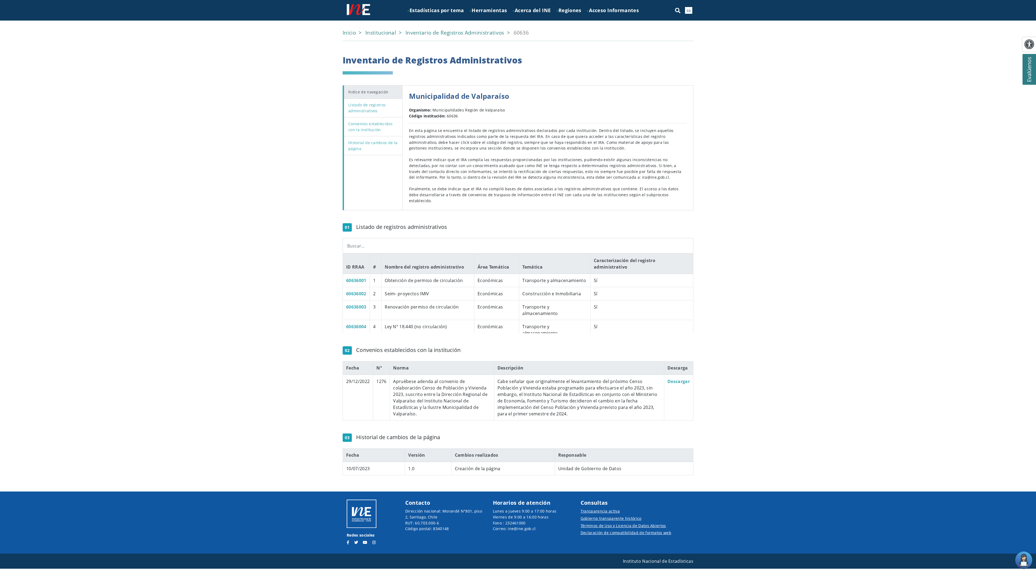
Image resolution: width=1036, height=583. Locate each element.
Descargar (678, 381)
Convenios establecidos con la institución (370, 126)
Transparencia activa (600, 511)
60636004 (356, 327)
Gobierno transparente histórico (611, 518)
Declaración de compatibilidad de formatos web (626, 532)
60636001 (356, 280)
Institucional (381, 32)
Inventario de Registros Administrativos (455, 32)
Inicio (350, 32)
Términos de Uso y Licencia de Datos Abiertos (623, 525)
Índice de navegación (368, 91)
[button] (678, 10)
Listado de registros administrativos (367, 107)
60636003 (356, 307)
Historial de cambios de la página (372, 145)
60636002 (356, 294)
